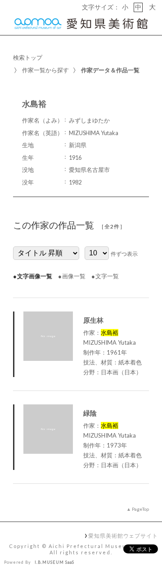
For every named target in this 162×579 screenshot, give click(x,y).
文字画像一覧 (34, 276)
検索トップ (27, 57)
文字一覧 (107, 276)
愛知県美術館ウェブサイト (123, 535)
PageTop (140, 509)
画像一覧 (74, 276)
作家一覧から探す (45, 70)
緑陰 (90, 413)
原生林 (93, 320)
